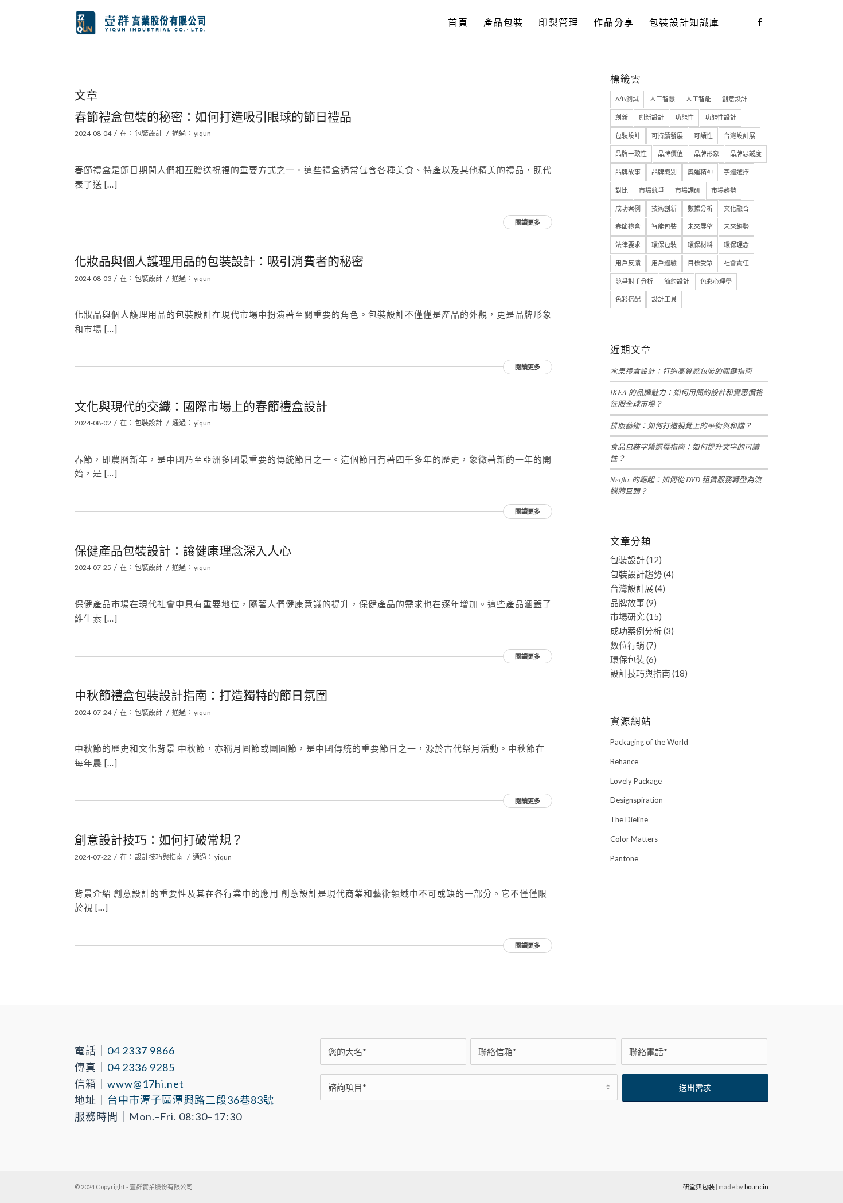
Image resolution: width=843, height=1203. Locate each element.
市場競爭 (651, 190)
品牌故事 (628, 171)
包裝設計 (148, 133)
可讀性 (703, 135)
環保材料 (700, 244)
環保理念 (736, 244)
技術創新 (664, 208)
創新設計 (651, 117)
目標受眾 (700, 263)
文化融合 (736, 208)
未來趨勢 (736, 226)
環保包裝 (664, 244)
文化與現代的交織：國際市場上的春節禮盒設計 (201, 406)
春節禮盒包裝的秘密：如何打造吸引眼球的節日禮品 (213, 116)
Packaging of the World (649, 742)
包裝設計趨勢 (636, 574)
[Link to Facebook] (759, 21)
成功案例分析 (636, 631)
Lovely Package (636, 781)
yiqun (202, 133)
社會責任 (736, 263)
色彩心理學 (716, 281)
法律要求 (628, 244)
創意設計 (734, 99)
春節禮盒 (628, 226)
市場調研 (687, 190)
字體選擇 (736, 171)
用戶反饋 (628, 263)
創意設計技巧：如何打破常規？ (159, 839)
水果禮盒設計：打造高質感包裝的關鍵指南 (681, 371)
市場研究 (627, 616)
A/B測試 (627, 99)
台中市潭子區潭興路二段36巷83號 (190, 1099)
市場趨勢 (723, 190)
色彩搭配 (628, 299)
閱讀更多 (527, 222)
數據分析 (700, 208)
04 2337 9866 (141, 1050)
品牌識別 (664, 171)
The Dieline (629, 819)
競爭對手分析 (634, 281)
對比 (621, 190)
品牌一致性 (631, 153)
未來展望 (700, 226)
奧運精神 (700, 171)
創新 (621, 117)
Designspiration (636, 799)
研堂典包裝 (699, 1186)
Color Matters (634, 838)
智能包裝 (664, 226)
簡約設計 (676, 281)
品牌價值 (670, 153)
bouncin (756, 1186)
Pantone (624, 858)
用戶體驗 (664, 263)
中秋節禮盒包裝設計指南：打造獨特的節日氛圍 (201, 695)
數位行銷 (627, 645)
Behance (624, 761)
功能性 (684, 117)
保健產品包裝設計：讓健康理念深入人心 (183, 550)
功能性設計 (720, 117)
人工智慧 (662, 99)
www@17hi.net (145, 1083)
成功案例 (628, 208)
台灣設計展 (739, 135)
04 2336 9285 (141, 1067)
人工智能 (698, 99)
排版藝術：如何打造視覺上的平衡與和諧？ (681, 425)
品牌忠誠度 (746, 153)
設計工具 (664, 299)
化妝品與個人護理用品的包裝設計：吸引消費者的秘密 (219, 260)
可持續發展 (667, 135)
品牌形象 (706, 153)
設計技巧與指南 (159, 857)
